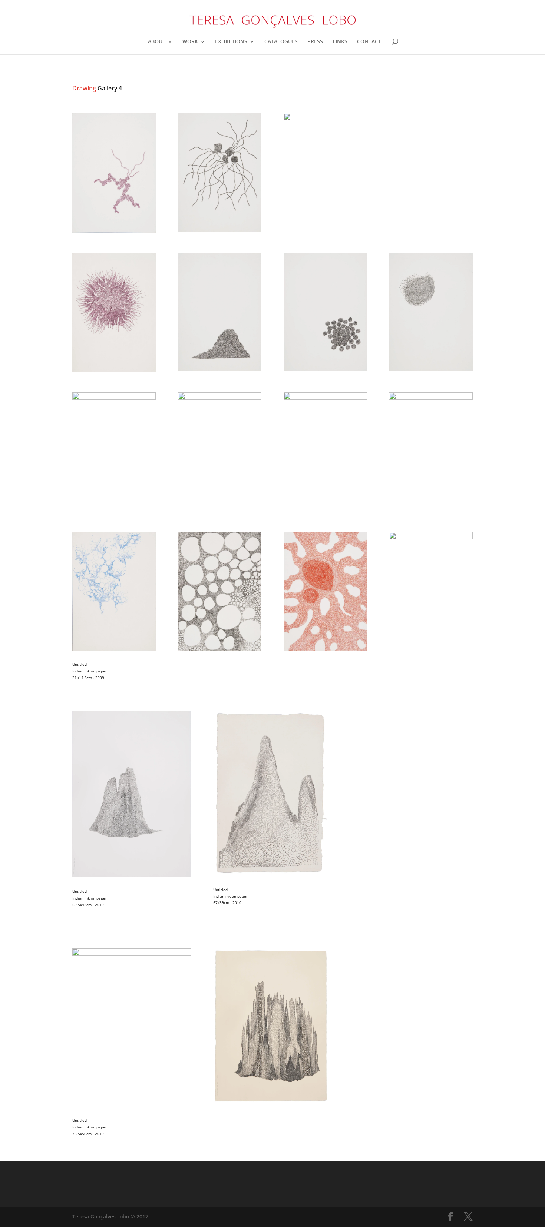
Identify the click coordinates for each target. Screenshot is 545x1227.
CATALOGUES (281, 42)
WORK (190, 42)
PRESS (315, 42)
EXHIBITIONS (231, 42)
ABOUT (156, 42)
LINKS (340, 42)
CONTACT (369, 42)
